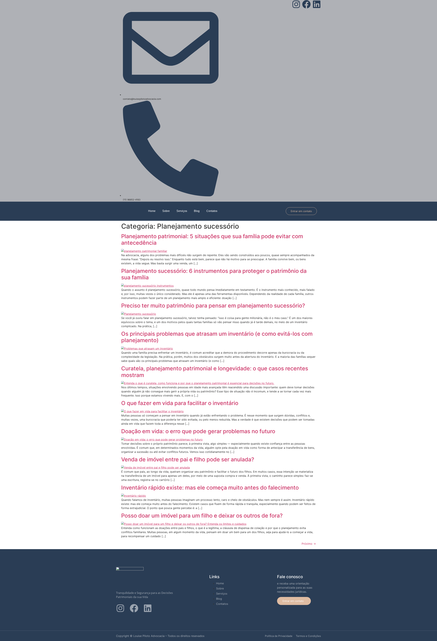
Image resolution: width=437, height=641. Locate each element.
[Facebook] (306, 4)
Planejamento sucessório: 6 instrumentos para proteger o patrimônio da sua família (214, 274)
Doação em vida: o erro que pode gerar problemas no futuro (198, 431)
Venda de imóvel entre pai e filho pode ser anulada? (187, 459)
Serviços (182, 211)
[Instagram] (296, 4)
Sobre (166, 211)
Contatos (211, 211)
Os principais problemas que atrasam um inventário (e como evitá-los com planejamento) (217, 337)
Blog (197, 211)
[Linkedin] (316, 4)
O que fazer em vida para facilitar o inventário (179, 403)
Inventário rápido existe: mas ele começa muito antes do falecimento (210, 487)
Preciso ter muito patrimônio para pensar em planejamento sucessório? (213, 305)
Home (152, 211)
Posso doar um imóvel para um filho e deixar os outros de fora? (202, 515)
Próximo (309, 543)
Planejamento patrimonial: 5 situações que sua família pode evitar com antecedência (212, 239)
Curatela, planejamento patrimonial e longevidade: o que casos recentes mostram (214, 371)
